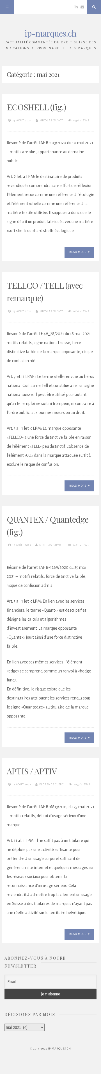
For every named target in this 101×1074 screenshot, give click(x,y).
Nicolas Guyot (51, 120)
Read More (77, 251)
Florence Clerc (51, 784)
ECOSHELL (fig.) (36, 107)
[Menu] (7, 7)
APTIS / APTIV (32, 771)
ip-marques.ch (50, 33)
